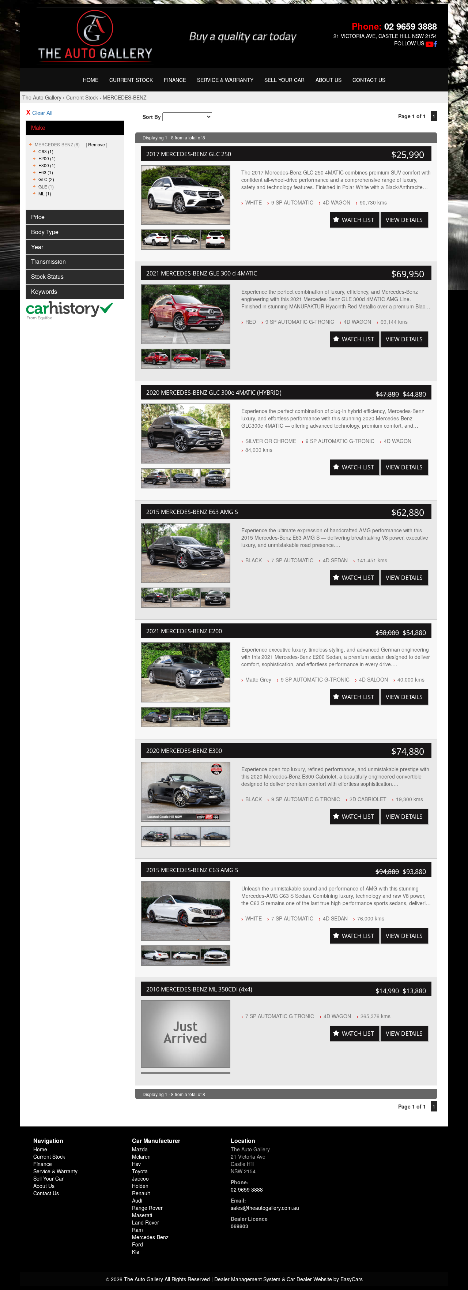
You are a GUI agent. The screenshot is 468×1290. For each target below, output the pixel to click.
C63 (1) (45, 151)
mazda (140, 1149)
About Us (328, 79)
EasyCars (351, 1279)
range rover (147, 1207)
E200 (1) (47, 158)
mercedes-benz (150, 1237)
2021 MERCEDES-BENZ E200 (184, 631)
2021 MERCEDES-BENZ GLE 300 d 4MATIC (201, 273)
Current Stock (131, 79)
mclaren (141, 1156)
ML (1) (44, 193)
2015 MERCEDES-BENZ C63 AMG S (192, 870)
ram (137, 1229)
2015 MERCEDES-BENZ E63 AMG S (192, 512)
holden (140, 1185)
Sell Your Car (284, 79)
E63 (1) (45, 172)
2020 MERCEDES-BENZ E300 (184, 751)
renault (141, 1193)
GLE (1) (46, 186)
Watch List (358, 220)
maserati (142, 1215)
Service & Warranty (225, 79)
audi (137, 1200)
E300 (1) (47, 165)
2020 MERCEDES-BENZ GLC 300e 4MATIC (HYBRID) (214, 393)
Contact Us (368, 79)
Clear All (42, 112)
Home (90, 79)
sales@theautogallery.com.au (265, 1207)
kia (135, 1251)
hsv (136, 1163)
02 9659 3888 (410, 26)
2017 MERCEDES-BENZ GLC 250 (188, 154)
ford (137, 1244)
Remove (96, 144)
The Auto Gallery (41, 97)
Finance (175, 79)
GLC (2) (46, 179)
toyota (140, 1171)
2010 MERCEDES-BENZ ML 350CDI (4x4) (199, 989)
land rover (145, 1222)
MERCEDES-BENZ (125, 97)
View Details (404, 220)
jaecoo (140, 1178)
